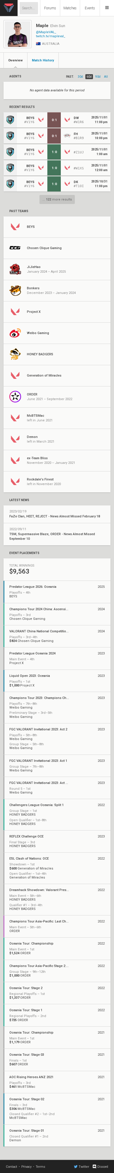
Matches (70, 8)
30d (80, 76)
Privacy (26, 1166)
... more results (57, 199)
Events (90, 8)
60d (89, 76)
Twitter (84, 1167)
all (106, 76)
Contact (11, 1166)
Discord (102, 1167)
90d (98, 76)
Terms (40, 1166)
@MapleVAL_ (46, 32)
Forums (50, 8)
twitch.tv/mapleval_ (50, 36)
